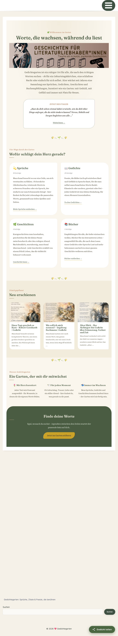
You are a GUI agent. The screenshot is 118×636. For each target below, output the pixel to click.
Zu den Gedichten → (73, 202)
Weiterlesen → (59, 122)
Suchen (6, 607)
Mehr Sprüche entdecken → (25, 209)
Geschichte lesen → (21, 262)
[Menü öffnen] (108, 5)
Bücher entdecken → (73, 258)
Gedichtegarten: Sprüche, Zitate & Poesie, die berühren (29, 599)
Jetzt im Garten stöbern (59, 435)
